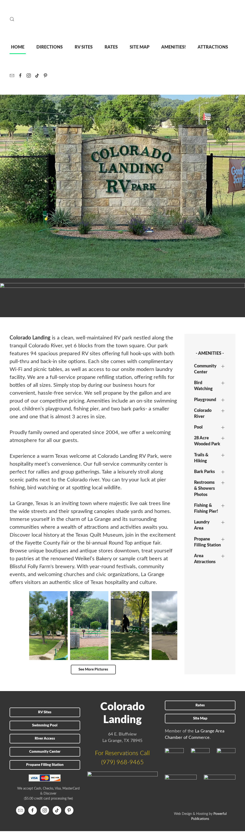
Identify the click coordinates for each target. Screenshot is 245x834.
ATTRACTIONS (213, 47)
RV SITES (84, 47)
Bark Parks (204, 472)
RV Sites (44, 712)
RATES (111, 47)
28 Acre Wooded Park (207, 441)
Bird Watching (203, 386)
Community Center (205, 369)
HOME (17, 47)
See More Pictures (93, 669)
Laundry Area (202, 525)
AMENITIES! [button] (173, 47)
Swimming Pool (44, 725)
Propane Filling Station (207, 542)
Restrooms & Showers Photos (204, 488)
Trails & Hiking (201, 458)
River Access (45, 738)
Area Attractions (205, 559)
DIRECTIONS (49, 47)
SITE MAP (139, 47)
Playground (205, 400)
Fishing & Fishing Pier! (206, 508)
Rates (200, 705)
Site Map (200, 718)
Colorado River (203, 414)
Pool (198, 427)
